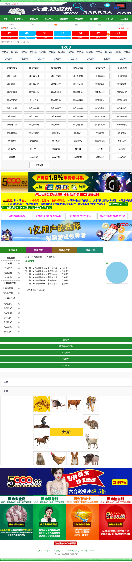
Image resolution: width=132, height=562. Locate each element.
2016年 (57, 59)
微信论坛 (122, 133)
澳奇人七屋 (78, 68)
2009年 (99, 52)
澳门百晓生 (12, 133)
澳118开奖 (34, 100)
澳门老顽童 (56, 76)
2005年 (61, 52)
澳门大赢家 (34, 116)
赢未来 (12, 157)
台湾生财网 (56, 68)
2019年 (107, 59)
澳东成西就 (122, 125)
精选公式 (11, 298)
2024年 (14, 52)
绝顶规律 (8, 268)
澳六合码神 (100, 68)
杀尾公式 (8, 322)
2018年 (90, 59)
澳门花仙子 (122, 108)
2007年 (80, 52)
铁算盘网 (79, 19)
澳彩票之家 (122, 92)
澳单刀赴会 (78, 92)
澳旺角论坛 (100, 92)
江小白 (100, 149)
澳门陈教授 (122, 116)
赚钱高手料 (11, 283)
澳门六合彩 (34, 133)
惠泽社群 (56, 141)
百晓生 (66, 359)
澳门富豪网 (34, 108)
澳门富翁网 (122, 68)
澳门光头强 (12, 116)
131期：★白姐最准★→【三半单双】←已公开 (46, 283)
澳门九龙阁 (78, 76)
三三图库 (124, 19)
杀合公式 (8, 332)
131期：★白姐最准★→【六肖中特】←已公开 (46, 268)
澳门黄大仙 (122, 76)
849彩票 (84, 551)
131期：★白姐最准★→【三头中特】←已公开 (46, 280)
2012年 (127, 52)
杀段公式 (8, 308)
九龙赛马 (19, 19)
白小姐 (78, 149)
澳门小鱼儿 (56, 125)
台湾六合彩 (34, 68)
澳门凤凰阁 (100, 125)
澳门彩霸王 (100, 76)
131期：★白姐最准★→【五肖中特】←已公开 (46, 274)
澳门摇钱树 (56, 116)
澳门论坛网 (12, 92)
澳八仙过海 (56, 92)
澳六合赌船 (78, 100)
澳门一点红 (12, 76)
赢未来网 (64, 19)
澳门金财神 (100, 116)
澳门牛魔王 (56, 108)
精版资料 (11, 258)
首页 (6, 19)
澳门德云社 (100, 100)
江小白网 (94, 19)
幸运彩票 (100, 133)
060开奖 (56, 551)
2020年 (52, 52)
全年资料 (8, 264)
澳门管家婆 (122, 84)
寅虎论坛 (56, 133)
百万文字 (78, 133)
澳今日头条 (56, 100)
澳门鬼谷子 (78, 125)
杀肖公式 (8, 318)
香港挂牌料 (8, 288)
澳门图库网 (78, 116)
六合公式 (34, 157)
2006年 (70, 52)
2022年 (33, 52)
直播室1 (48, 551)
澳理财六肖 (12, 125)
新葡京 (66, 340)
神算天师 (34, 19)
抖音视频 (39, 165)
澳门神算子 (12, 84)
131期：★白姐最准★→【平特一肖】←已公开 (46, 277)
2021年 (42, 52)
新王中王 (49, 19)
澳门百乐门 (34, 76)
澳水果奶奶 (12, 100)
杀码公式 (8, 313)
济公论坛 (12, 149)
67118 (64, 551)
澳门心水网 (12, 108)
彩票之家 (56, 149)
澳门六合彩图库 (66, 346)
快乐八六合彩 (73, 551)
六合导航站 (12, 68)
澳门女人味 (78, 84)
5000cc (92, 551)
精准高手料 (8, 293)
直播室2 (40, 551)
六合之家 (34, 141)
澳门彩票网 (34, 125)
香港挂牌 (78, 157)
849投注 (66, 365)
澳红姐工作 (56, 84)
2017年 (74, 59)
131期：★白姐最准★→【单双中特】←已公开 (46, 271)
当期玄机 (8, 277)
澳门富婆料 (78, 108)
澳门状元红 (34, 84)
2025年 (5, 52)
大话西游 (122, 157)
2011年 (117, 52)
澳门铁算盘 (100, 84)
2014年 (25, 59)
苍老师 (122, 149)
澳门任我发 (100, 108)
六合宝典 (56, 157)
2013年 (8, 59)
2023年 (23, 52)
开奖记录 (109, 19)
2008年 (89, 52)
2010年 (108, 52)
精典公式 (8, 304)
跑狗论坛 (100, 157)
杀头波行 (8, 327)
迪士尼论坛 (100, 141)
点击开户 (15, 4)
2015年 (41, 59)
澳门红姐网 (122, 100)
